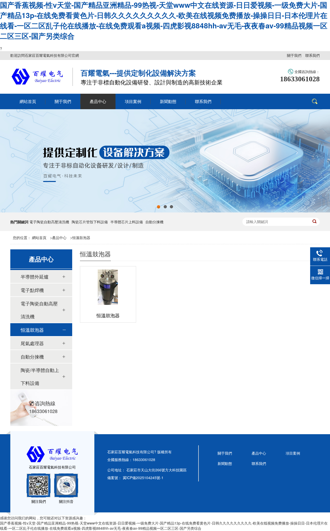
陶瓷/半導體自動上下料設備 (40, 376)
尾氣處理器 (32, 343)
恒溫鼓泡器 (81, 237)
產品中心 (59, 237)
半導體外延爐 (34, 276)
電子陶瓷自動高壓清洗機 (49, 221)
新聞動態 (225, 463)
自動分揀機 (154, 221)
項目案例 (293, 453)
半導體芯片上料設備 (126, 221)
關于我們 (294, 55)
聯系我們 (312, 55)
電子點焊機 (32, 290)
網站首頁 (39, 237)
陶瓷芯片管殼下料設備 (90, 221)
